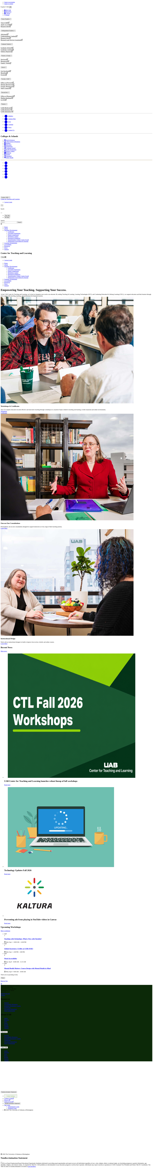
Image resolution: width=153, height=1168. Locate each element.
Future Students (5, 19)
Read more (7, 785)
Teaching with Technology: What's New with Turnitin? (23, 939)
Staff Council (5, 88)
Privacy (7, 1100)
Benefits (3, 73)
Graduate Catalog (6, 50)
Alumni (3, 67)
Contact (3, 995)
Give (5, 1021)
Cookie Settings (11, 1096)
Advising (4, 34)
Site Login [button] (7, 1105)
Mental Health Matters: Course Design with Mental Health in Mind (27, 968)
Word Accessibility (10, 958)
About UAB (4, 1047)
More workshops (5, 931)
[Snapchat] (6, 174)
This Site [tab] (7, 215)
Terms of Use (9, 1101)
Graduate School (6, 48)
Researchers (4, 92)
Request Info (5, 26)
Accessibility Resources (11, 1004)
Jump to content (8, 4)
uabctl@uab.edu (5, 993)
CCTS (3, 100)
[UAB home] (76, 195)
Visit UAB (4, 23)
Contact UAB (9, 1098)
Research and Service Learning (11, 40)
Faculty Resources (6, 86)
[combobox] (9, 222)
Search (3, 220)
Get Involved (5, 71)
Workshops (4, 411)
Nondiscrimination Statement (8, 1092)
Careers (6, 1026)
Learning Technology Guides (12, 1006)
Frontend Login (12, 1108)
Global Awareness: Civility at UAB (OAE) (18, 949)
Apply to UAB (5, 25)
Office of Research (7, 96)
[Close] (10, 7)
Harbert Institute (6, 98)
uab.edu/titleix (32, 1166)
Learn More (4, 528)
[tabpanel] (76, 221)
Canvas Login (8, 202)
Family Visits (5, 63)
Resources (4, 61)
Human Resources (6, 85)
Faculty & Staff (5, 79)
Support (6, 1003)
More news (4, 651)
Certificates (4, 413)
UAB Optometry (6, 112)
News (6, 1023)
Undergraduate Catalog (8, 36)
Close (3, 257)
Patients (3, 104)
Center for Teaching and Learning (10, 199)
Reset (2, 978)
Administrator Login (13, 1107)
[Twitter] (6, 165)
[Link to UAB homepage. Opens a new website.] (16, 1065)
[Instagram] (6, 168)
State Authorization (9, 1011)
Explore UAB (4, 197)
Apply (6, 1018)
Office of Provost (6, 83)
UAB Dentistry (5, 110)
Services (3, 59)
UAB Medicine (6, 108)
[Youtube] (6, 171)
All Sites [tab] (7, 217)
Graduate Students (6, 44)
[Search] (2, 205)
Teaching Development (10, 230)
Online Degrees (6, 51)
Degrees (6, 1020)
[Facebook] (6, 163)
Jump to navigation (9, 2)
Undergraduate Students (7, 30)
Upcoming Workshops (10, 1009)
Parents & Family (6, 55)
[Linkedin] (6, 177)
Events (3, 75)
